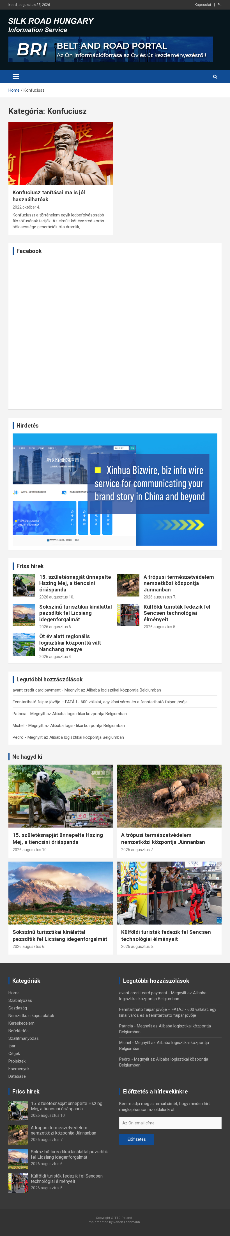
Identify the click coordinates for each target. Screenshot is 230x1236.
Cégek (14, 1053)
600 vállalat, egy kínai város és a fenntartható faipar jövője (134, 701)
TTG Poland (123, 1218)
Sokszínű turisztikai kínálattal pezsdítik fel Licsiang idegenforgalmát (75, 613)
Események (18, 1068)
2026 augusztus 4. (55, 656)
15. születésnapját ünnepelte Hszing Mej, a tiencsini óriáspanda (75, 583)
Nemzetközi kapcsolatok (31, 1015)
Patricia (19, 713)
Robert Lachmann (126, 1222)
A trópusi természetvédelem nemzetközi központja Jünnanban (179, 583)
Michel (18, 725)
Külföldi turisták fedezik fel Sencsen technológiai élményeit (177, 613)
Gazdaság (17, 1008)
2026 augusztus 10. (56, 597)
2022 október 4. (26, 207)
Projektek (17, 1061)
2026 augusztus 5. (160, 627)
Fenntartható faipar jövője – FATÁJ (45, 701)
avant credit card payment (37, 690)
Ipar (11, 1046)
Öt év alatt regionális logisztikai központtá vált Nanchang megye (70, 642)
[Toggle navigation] (15, 76)
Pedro (18, 737)
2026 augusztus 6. (55, 627)
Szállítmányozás (23, 1038)
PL (220, 5)
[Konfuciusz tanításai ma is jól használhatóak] (60, 153)
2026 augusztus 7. (160, 597)
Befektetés (18, 1030)
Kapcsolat (203, 5)
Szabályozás (20, 1000)
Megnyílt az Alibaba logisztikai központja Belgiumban (113, 690)
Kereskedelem (21, 1023)
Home (14, 992)
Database (17, 1076)
